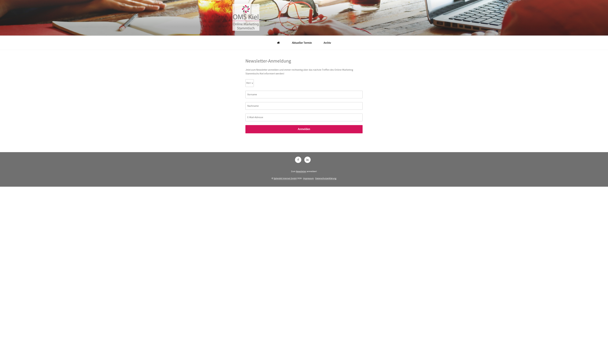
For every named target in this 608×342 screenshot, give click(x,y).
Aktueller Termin (302, 43)
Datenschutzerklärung (325, 178)
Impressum (308, 178)
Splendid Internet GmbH (285, 178)
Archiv (327, 43)
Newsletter (301, 171)
